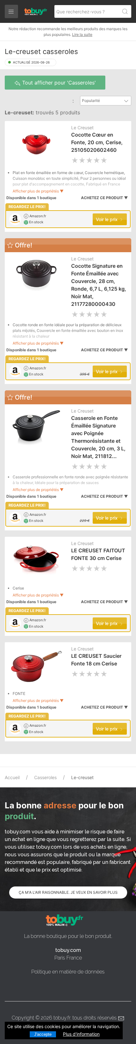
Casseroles (45, 777)
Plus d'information (81, 1034)
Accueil (12, 777)
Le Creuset (82, 127)
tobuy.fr (61, 1018)
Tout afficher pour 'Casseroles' (58, 82)
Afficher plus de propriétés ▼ (38, 191)
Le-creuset (82, 777)
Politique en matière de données (68, 972)
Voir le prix (107, 219)
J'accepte (43, 1034)
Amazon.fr (37, 216)
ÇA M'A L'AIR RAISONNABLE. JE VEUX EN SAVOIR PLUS (68, 892)
